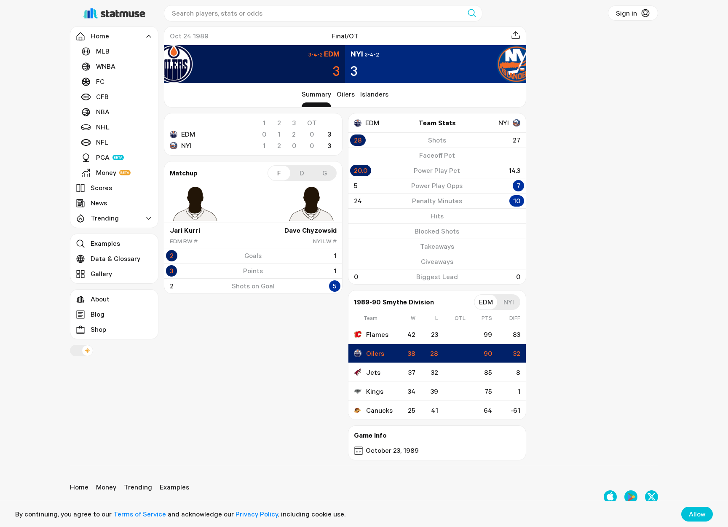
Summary (316, 94)
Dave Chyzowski (310, 230)
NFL (102, 142)
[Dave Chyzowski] (311, 204)
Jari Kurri (185, 230)
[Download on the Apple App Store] (610, 496)
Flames (377, 334)
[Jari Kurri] (195, 204)
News (99, 202)
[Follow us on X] (652, 497)
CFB (102, 96)
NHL (103, 127)
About (100, 299)
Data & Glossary (115, 258)
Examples (105, 243)
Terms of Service (139, 514)
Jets (373, 372)
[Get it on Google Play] (630, 496)
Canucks (379, 410)
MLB (103, 51)
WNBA (105, 66)
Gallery (101, 273)
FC (100, 81)
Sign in (626, 13)
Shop (98, 329)
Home (79, 487)
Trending (138, 487)
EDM (188, 134)
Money (106, 172)
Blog (97, 314)
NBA (103, 111)
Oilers (346, 94)
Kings (374, 391)
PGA (103, 157)
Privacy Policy (257, 514)
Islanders (374, 94)
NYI (186, 145)
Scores (101, 187)
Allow (697, 514)
